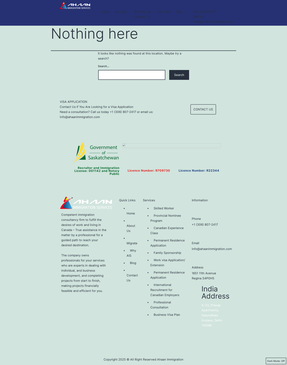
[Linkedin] (94, 300)
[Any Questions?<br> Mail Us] (196, 4)
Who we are (142, 11)
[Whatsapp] (104, 300)
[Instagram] (84, 300)
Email (195, 243)
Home (106, 11)
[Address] (196, 258)
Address (197, 267)
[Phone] (196, 210)
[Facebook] (65, 300)
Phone (196, 219)
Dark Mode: (273, 360)
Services (121, 11)
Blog (179, 11)
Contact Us (142, 17)
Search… (103, 66)
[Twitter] (75, 300)
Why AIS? (165, 11)
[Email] (196, 234)
